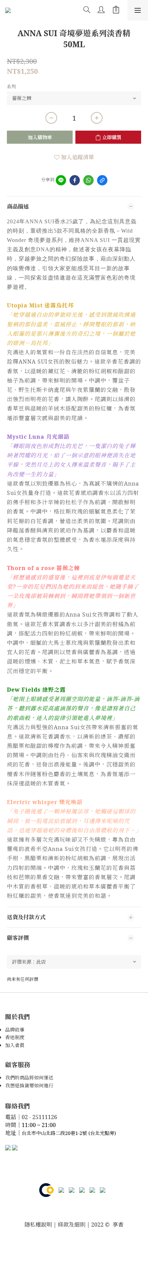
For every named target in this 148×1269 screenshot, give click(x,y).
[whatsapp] (88, 180)
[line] (61, 180)
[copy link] (102, 180)
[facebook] (75, 180)
